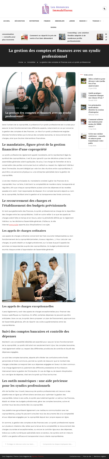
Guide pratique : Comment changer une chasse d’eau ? (96, 95)
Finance (47, 21)
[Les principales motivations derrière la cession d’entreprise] (83, 107)
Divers (53, 27)
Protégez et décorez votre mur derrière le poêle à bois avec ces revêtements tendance (22, 444)
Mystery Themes (37, 456)
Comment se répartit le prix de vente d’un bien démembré (39, 36)
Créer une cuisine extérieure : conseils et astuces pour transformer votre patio (96, 138)
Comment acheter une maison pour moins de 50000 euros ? (95, 123)
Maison (82, 21)
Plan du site (87, 456)
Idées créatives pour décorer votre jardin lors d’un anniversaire (96, 82)
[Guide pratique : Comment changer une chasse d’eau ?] (83, 95)
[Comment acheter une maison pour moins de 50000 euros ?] (83, 121)
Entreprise (34, 21)
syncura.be (13, 225)
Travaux (95, 21)
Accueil (6, 21)
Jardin (72, 21)
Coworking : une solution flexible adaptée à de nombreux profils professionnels (74, 37)
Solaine (24, 108)
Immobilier (59, 21)
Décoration (20, 21)
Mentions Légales (100, 456)
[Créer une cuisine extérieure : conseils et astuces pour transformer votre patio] (83, 136)
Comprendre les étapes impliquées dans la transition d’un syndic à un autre (59, 444)
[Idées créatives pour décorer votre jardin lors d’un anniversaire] (83, 81)
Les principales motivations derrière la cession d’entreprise (96, 108)
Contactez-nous (75, 456)
